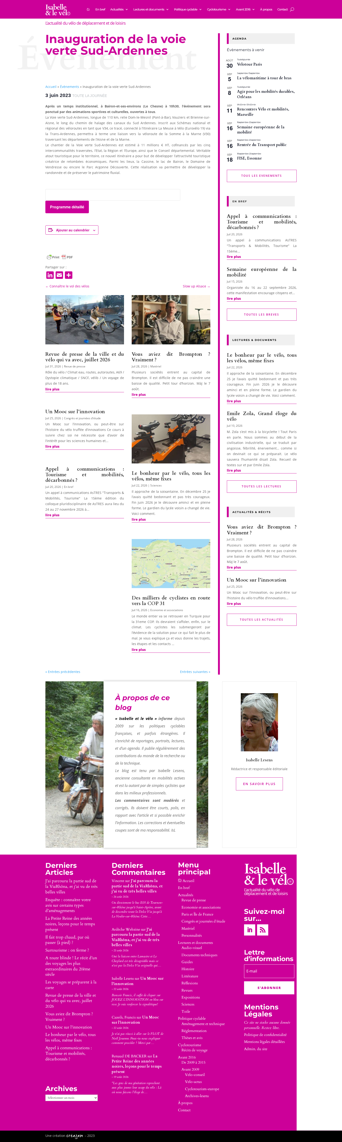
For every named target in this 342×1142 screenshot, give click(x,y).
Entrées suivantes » (195, 671)
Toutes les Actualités (261, 620)
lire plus (52, 389)
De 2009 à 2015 (193, 1062)
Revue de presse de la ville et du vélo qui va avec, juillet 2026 (84, 357)
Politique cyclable (185, 9)
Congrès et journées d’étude (203, 921)
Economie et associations (166, 610)
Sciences (156, 485)
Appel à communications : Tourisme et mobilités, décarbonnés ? (84, 475)
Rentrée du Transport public (262, 144)
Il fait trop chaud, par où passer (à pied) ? (67, 940)
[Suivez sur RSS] (262, 930)
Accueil (51, 86)
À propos (266, 9)
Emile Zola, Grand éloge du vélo (262, 416)
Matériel (155, 366)
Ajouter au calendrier (72, 230)
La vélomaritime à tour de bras (264, 78)
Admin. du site (255, 1049)
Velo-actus (193, 1081)
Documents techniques (199, 955)
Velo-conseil (195, 1074)
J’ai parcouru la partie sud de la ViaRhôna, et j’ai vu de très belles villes (71, 886)
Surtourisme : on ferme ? (67, 950)
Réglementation (194, 1030)
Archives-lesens (197, 1096)
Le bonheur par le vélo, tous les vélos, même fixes (171, 476)
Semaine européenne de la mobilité (261, 130)
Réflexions (189, 983)
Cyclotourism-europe (202, 1089)
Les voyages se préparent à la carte (71, 985)
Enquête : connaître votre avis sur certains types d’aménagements (68, 905)
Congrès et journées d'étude (82, 418)
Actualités (117, 9)
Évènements (69, 86)
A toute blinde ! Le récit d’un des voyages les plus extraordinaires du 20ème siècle (71, 966)
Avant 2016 (243, 9)
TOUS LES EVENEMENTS (261, 176)
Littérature (189, 976)
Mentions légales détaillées (264, 1041)
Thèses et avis (191, 1037)
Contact (282, 9)
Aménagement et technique (203, 1023)
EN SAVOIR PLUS (259, 784)
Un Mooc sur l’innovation (75, 411)
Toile (185, 1011)
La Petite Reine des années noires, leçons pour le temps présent (70, 924)
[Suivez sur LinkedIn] (249, 930)
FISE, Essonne (249, 158)
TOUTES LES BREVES (261, 314)
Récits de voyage (194, 1050)
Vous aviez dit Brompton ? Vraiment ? (171, 357)
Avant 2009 (190, 1069)
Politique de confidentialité (265, 1034)
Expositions (190, 997)
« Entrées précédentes (62, 671)
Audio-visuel (191, 947)
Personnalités (191, 935)
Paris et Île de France (197, 914)
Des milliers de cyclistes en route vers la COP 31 (171, 601)
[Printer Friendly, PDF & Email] (59, 257)
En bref (100, 9)
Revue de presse (74, 366)
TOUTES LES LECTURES (262, 486)
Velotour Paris (249, 64)
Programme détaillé (67, 207)
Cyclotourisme (216, 9)
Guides (187, 962)
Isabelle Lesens (123, 978)
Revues (186, 990)
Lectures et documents (148, 9)
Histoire (187, 969)
